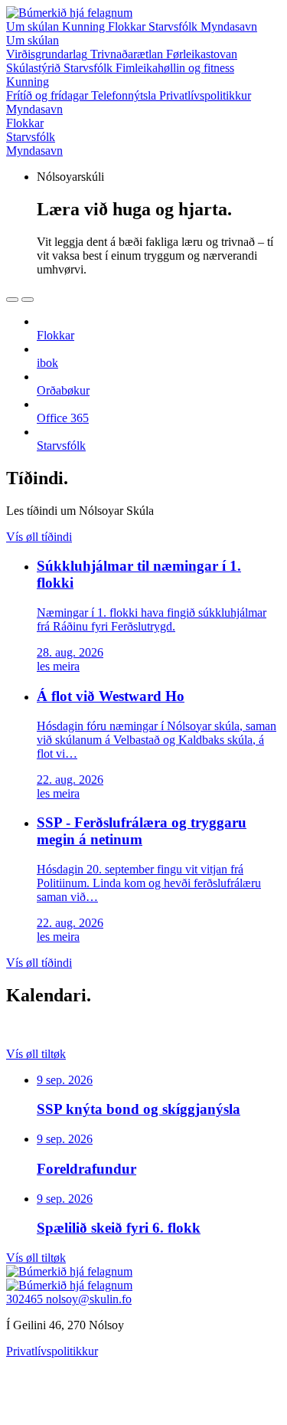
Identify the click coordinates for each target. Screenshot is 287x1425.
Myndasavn (229, 26)
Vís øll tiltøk (36, 1053)
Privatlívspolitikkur (52, 1351)
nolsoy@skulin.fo (89, 1298)
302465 (26, 1298)
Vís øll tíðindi (39, 536)
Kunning (85, 26)
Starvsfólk (174, 26)
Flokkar (128, 26)
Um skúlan (34, 26)
